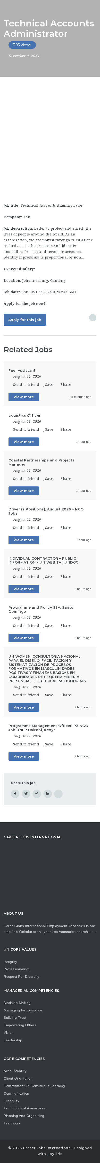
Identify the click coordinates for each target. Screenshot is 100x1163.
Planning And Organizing (24, 1116)
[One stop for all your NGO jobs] (10, 8)
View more (24, 397)
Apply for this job (25, 320)
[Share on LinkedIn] (47, 794)
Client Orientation (18, 1078)
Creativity (11, 1101)
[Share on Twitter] (26, 794)
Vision (9, 1032)
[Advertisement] (50, 129)
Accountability (15, 1071)
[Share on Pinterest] (37, 794)
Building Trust (15, 1017)
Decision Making (17, 1003)
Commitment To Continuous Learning (34, 1086)
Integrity (10, 962)
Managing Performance (23, 1010)
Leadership (13, 1040)
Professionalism (17, 969)
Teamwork (12, 1123)
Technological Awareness (24, 1108)
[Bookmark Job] (92, 317)
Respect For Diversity (21, 976)
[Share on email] (58, 794)
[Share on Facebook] (15, 794)
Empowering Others (20, 1025)
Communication (16, 1093)
